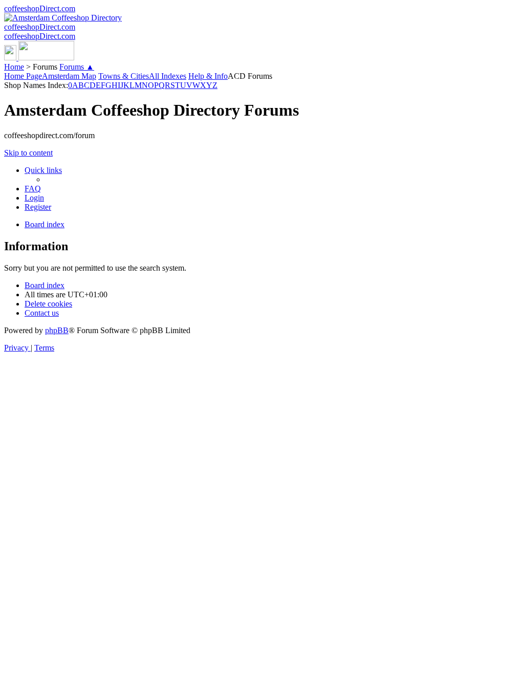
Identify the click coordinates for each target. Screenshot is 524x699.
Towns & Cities (123, 76)
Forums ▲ (76, 66)
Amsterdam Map (69, 76)
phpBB (57, 330)
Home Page (23, 76)
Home (14, 66)
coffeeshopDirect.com (39, 8)
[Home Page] (39, 57)
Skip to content (28, 152)
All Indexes (167, 76)
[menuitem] (33, 188)
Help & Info (208, 76)
